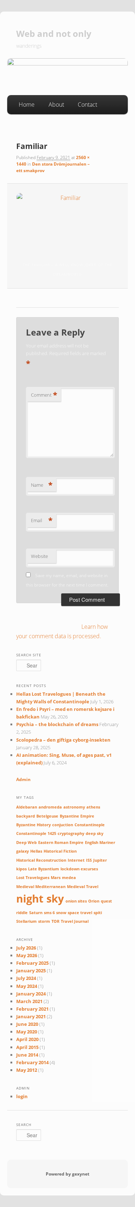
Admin (23, 779)
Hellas (36, 851)
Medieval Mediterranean (41, 886)
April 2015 (27, 1047)
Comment (44, 394)
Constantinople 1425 (36, 833)
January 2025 (31, 970)
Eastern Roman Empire (61, 842)
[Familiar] (67, 222)
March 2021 (29, 1001)
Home (27, 104)
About (56, 104)
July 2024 (26, 978)
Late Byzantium (43, 868)
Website (39, 556)
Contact (87, 104)
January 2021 (31, 1016)
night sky (40, 898)
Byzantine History (33, 824)
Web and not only (53, 33)
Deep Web (26, 842)
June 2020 (27, 1024)
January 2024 (31, 993)
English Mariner (100, 842)
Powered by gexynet (67, 1174)
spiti (98, 912)
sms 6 (49, 912)
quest (106, 901)
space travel (80, 912)
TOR (55, 921)
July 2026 (26, 947)
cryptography (71, 833)
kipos (21, 868)
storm (44, 921)
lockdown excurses (79, 868)
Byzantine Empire (77, 816)
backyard (25, 816)
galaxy (22, 851)
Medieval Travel (82, 886)
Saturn (35, 912)
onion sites (76, 901)
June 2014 (27, 1055)
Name (42, 484)
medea (69, 877)
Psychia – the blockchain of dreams (57, 724)
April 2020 (27, 1039)
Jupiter (100, 860)
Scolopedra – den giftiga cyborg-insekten (63, 740)
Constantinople (90, 824)
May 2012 (26, 1070)
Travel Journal (75, 921)
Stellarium (26, 921)
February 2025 (32, 963)
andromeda (50, 807)
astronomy (74, 807)
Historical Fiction (60, 851)
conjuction (62, 824)
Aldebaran (26, 807)
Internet (76, 860)
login (22, 1096)
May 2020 (26, 1031)
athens (93, 807)
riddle (22, 912)
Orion (93, 901)
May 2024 (26, 986)
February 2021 (32, 1009)
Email (42, 520)
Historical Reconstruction (41, 860)
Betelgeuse (47, 816)
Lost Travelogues (32, 877)
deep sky (94, 833)
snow (61, 912)
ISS (89, 860)
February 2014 (32, 1062)
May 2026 (26, 955)
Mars (55, 877)
